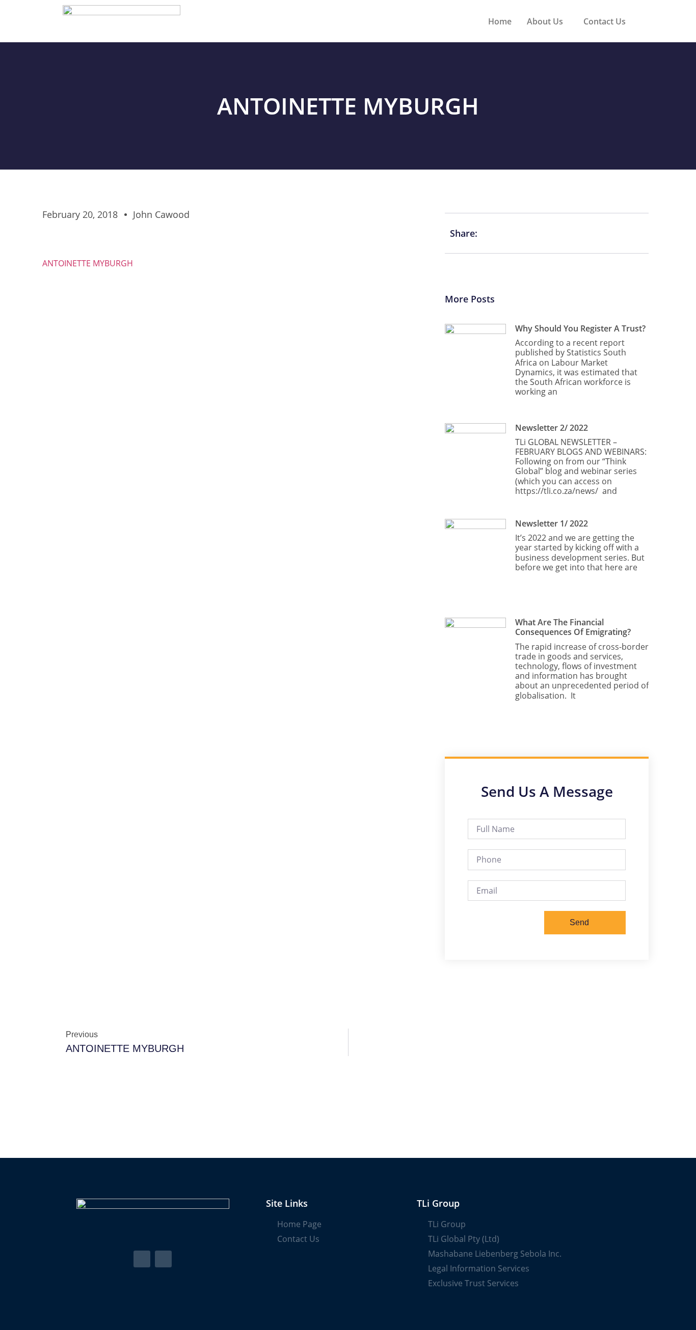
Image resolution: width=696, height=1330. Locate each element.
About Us (545, 21)
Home (500, 21)
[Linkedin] (163, 1259)
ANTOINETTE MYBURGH (87, 263)
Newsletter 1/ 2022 (551, 523)
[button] (547, 21)
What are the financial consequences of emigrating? (573, 627)
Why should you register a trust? (580, 328)
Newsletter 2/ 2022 (551, 427)
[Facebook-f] (141, 1259)
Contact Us (604, 21)
